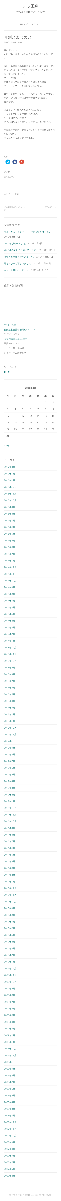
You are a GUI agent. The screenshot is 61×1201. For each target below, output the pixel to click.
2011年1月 (9, 881)
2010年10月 (10, 901)
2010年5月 (9, 934)
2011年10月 (10, 821)
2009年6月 (9, 1008)
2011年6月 (9, 848)
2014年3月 (9, 627)
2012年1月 (9, 801)
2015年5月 (9, 533)
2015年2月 (9, 553)
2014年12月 (10, 567)
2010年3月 (9, 948)
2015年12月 (10, 487)
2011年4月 (9, 861)
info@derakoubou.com (15, 338)
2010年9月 (9, 908)
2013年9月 (9, 667)
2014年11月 (10, 573)
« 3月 (6, 445)
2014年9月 (9, 587)
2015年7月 (9, 520)
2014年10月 (10, 580)
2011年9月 (9, 828)
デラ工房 (30, 6)
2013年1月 (9, 720)
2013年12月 (10, 647)
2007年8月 (9, 1148)
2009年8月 (9, 995)
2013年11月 (10, 654)
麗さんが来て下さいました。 (18, 263)
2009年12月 (10, 968)
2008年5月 (9, 1095)
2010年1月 (9, 961)
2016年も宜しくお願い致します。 (21, 250)
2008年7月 (9, 1082)
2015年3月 (9, 547)
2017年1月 (9, 473)
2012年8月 (9, 754)
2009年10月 (10, 981)
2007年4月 (9, 1175)
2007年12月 (10, 1122)
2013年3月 (9, 707)
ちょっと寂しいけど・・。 (17, 270)
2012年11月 (10, 734)
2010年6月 (9, 928)
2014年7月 (9, 600)
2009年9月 (9, 988)
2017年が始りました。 (15, 243)
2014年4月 (9, 620)
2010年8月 (9, 914)
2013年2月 (9, 714)
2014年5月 (9, 614)
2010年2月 (9, 955)
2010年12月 (10, 888)
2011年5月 (9, 854)
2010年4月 (9, 941)
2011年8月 (9, 834)
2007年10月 (10, 1135)
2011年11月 (10, 814)
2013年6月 (9, 687)
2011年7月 (9, 841)
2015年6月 (9, 527)
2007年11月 (10, 1128)
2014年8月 (9, 593)
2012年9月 (9, 747)
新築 (17, 194)
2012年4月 (9, 781)
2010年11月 (10, 894)
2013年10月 (10, 660)
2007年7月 (9, 1155)
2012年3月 (9, 787)
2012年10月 (10, 740)
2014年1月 (9, 640)
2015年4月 (9, 540)
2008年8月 (9, 1075)
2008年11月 (10, 1055)
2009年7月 (9, 1001)
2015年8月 (9, 513)
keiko (21, 42)
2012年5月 (9, 774)
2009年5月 (9, 1015)
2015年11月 (10, 493)
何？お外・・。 (51, 207)
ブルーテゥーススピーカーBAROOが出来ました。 (28, 232)
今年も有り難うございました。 (19, 256)
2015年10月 (10, 500)
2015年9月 (9, 507)
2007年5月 (9, 1168)
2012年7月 (9, 761)
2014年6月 (9, 607)
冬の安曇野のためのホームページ (16, 208)
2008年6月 (9, 1088)
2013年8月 (9, 674)
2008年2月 (9, 1115)
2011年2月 (9, 874)
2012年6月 (9, 767)
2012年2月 (9, 794)
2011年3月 (9, 868)
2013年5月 (9, 694)
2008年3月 (9, 1108)
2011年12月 (10, 807)
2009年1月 (9, 1041)
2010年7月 (9, 921)
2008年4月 (9, 1102)
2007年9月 (9, 1142)
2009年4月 (9, 1021)
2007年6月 (9, 1162)
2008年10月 (10, 1061)
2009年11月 (10, 975)
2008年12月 (10, 1048)
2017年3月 (9, 466)
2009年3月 (9, 1028)
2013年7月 (9, 680)
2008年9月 (9, 1068)
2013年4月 (9, 700)
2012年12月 (10, 727)
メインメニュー (32, 24)
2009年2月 (9, 1035)
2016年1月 (9, 480)
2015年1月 (9, 560)
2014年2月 (9, 634)
